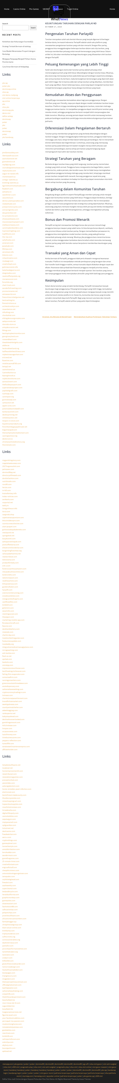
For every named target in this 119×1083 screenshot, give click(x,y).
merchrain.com (8, 1033)
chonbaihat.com (8, 315)
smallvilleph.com (9, 264)
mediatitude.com (9, 204)
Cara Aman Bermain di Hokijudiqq (15, 66)
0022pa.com (7, 249)
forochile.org (7, 282)
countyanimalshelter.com (12, 707)
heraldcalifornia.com (10, 894)
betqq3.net (6, 366)
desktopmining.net (10, 414)
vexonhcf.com (7, 198)
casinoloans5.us (8, 369)
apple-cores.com (9, 405)
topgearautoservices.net (12, 1012)
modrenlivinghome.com (12, 1024)
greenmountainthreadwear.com (15, 683)
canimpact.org (8, 396)
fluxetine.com (7, 360)
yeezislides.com (8, 783)
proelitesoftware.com (11, 915)
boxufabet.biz (7, 1009)
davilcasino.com (8, 831)
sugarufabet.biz (8, 1006)
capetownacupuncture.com (13, 517)
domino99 (40, 1064)
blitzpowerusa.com (9, 584)
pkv (3, 104)
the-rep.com (7, 237)
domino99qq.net (9, 472)
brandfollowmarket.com (12, 701)
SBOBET (46, 9)
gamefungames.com (10, 858)
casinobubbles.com (10, 816)
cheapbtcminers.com (10, 870)
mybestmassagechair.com (12, 354)
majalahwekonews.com (11, 463)
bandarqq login (15, 1073)
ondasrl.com (7, 958)
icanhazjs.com (7, 393)
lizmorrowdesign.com (11, 967)
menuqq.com (8, 1064)
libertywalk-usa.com (10, 155)
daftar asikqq (7, 116)
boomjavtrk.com (8, 1048)
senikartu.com (8, 499)
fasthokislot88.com (10, 906)
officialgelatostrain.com (11, 985)
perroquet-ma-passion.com (13, 1021)
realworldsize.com (9, 556)
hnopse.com (7, 728)
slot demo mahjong (10, 95)
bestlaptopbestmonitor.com (13, 333)
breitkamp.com (8, 930)
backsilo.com (7, 662)
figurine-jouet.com (9, 1015)
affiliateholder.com (9, 749)
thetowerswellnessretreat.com (14, 982)
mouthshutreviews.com (11, 807)
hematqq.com (39, 1076)
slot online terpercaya (11, 98)
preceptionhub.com (10, 780)
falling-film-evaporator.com (13, 674)
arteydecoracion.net (10, 327)
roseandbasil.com (9, 339)
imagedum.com (8, 979)
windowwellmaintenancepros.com (16, 746)
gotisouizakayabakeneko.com (14, 529)
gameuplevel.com (9, 843)
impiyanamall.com (9, 822)
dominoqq (6, 119)
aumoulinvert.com (9, 381)
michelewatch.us (9, 176)
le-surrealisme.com (10, 216)
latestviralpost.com (10, 578)
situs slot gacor (96, 1064)
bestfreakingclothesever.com (13, 671)
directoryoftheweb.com (11, 475)
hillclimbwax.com (9, 725)
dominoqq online (9, 89)
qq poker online (53, 1076)
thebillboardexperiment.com (13, 997)
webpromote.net (9, 321)
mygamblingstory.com (11, 460)
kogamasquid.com (9, 430)
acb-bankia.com (8, 653)
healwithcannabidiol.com (12, 970)
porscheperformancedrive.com (14, 949)
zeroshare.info (8, 252)
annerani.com (7, 243)
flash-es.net (7, 656)
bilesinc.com (7, 255)
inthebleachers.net (9, 418)
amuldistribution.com (11, 849)
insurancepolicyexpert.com (13, 222)
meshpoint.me (8, 532)
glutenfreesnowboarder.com (13, 964)
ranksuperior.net (8, 713)
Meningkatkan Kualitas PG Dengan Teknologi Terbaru (95, 317)
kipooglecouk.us (8, 375)
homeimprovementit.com (12, 771)
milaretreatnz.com (9, 258)
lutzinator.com (8, 955)
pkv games (18, 1064)
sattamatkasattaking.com (12, 991)
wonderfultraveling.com (11, 288)
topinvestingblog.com (11, 231)
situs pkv (5, 107)
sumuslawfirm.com (9, 677)
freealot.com (7, 882)
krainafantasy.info (9, 493)
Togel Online (72, 9)
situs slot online (85, 1067)
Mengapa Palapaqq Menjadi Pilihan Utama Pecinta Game (19, 60)
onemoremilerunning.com (12, 593)
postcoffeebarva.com (10, 544)
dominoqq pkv (8, 110)
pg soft (86, 1064)
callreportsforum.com (11, 1039)
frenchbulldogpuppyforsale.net (14, 427)
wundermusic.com (9, 855)
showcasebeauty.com (10, 219)
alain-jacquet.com (9, 526)
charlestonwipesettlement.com (14, 698)
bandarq (12, 1070)
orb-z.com (6, 566)
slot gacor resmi (46, 1073)
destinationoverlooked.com (13, 719)
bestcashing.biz (8, 300)
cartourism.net (8, 402)
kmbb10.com (7, 605)
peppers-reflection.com (11, 740)
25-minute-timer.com (10, 861)
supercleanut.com (9, 888)
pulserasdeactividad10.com (13, 408)
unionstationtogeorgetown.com (15, 873)
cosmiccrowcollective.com (12, 523)
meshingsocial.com (10, 614)
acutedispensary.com (10, 686)
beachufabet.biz (8, 1000)
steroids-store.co (9, 324)
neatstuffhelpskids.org (11, 276)
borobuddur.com (9, 852)
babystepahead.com (10, 716)
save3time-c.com (9, 195)
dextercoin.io (7, 439)
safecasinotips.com (10, 909)
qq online (6, 101)
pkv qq (5, 83)
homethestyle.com (9, 846)
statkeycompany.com (10, 225)
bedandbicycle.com (10, 891)
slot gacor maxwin (100, 1067)
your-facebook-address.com (13, 1018)
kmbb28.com (7, 1036)
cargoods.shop (8, 514)
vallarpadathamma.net (11, 553)
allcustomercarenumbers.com (14, 918)
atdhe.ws (5, 345)
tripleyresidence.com (10, 933)
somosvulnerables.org (11, 939)
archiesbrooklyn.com (10, 306)
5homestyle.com (9, 445)
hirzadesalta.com (9, 810)
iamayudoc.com (8, 876)
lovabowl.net (7, 768)
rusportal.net (7, 502)
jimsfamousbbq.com (10, 152)
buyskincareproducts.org (12, 424)
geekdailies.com (8, 1030)
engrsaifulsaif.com (9, 867)
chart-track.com (8, 285)
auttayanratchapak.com (11, 541)
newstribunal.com (9, 774)
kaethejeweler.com (9, 988)
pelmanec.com (8, 469)
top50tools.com (8, 234)
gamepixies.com (8, 900)
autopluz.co (7, 192)
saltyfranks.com (8, 240)
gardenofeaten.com (10, 587)
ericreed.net (7, 357)
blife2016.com (7, 961)
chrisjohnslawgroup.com (12, 924)
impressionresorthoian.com (13, 668)
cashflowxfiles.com (9, 602)
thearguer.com (8, 617)
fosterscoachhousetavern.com (14, 569)
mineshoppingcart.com (11, 801)
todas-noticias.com (10, 496)
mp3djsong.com (8, 164)
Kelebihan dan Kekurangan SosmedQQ (17, 41)
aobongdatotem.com (10, 786)
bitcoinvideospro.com (11, 520)
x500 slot (15, 1067)
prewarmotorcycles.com (12, 207)
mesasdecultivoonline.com (13, 572)
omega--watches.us (10, 179)
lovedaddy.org (8, 644)
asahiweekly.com (9, 885)
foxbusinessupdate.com (11, 641)
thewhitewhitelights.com (12, 342)
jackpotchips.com (9, 912)
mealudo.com (7, 632)
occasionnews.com (9, 731)
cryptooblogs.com (9, 840)
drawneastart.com (9, 903)
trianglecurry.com (9, 976)
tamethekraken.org (10, 952)
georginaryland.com (10, 336)
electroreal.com (8, 792)
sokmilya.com (7, 1042)
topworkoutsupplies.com (12, 804)
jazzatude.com (8, 246)
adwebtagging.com (10, 710)
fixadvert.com (7, 189)
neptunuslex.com (9, 170)
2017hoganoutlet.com (11, 466)
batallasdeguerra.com (11, 270)
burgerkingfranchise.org (12, 550)
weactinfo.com (8, 611)
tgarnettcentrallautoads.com (14, 185)
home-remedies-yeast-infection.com (16, 789)
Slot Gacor (58, 9)
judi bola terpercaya (62, 1073)
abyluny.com (7, 1045)
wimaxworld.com (9, 294)
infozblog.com (8, 312)
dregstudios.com (9, 273)
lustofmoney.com (9, 734)
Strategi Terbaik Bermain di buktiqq (16, 46)
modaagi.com (7, 261)
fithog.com (6, 330)
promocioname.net (10, 291)
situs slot (7, 1067)
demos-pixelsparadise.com (13, 201)
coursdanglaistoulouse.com (13, 167)
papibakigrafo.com (9, 390)
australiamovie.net (9, 158)
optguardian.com (9, 825)
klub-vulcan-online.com (11, 927)
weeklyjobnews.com (10, 704)
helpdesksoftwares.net (11, 765)
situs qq (5, 92)
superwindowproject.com (12, 387)
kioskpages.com (8, 973)
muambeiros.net (8, 309)
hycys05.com (7, 590)
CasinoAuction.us (9, 372)
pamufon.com (7, 946)
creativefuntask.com (10, 864)
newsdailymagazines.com (12, 777)
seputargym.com (9, 819)
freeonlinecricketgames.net (13, 297)
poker (4, 122)
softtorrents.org (8, 936)
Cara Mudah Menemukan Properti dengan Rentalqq (18, 52)
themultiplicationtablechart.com (15, 433)
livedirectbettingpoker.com (13, 638)
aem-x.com (6, 837)
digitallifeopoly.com (10, 813)
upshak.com (7, 659)
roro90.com (7, 484)
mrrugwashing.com (10, 650)
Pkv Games (34, 9)
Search (5, 23)
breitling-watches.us (10, 182)
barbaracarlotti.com (10, 411)
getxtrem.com (8, 608)
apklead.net (7, 1051)
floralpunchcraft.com (10, 623)
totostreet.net (8, 828)
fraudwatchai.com (9, 834)
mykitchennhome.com (11, 378)
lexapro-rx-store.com (10, 421)
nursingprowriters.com (11, 680)
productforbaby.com (10, 562)
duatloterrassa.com (10, 942)
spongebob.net (8, 535)
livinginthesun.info (9, 508)
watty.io (5, 505)
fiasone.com (7, 626)
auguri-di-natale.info (10, 173)
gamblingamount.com (11, 722)
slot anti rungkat (109, 1064)
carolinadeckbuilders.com (12, 228)
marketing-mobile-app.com (13, 620)
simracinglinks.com (10, 210)
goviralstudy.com (9, 399)
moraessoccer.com (9, 279)
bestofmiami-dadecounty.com (14, 795)
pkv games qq (88, 1076)
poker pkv (6, 86)
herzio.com (6, 487)
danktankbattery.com (11, 629)
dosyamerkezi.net (9, 213)
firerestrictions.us (9, 303)
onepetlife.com (8, 994)
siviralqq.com (7, 665)
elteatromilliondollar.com (12, 547)
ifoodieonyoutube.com (11, 798)
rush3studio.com (9, 481)
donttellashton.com (10, 478)
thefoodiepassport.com (11, 384)
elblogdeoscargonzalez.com (13, 318)
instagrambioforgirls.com (12, 599)
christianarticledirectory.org (13, 442)
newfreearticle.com (10, 581)
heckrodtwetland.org (10, 348)
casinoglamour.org (9, 436)
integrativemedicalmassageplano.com (17, 647)
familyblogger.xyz (9, 921)
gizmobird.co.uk (8, 161)
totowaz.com (7, 695)
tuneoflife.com (8, 743)
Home (6, 9)
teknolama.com (8, 559)
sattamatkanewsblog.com (12, 689)
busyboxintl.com (8, 538)
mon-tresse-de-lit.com (11, 1003)
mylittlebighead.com (10, 879)
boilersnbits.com (9, 575)
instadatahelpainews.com (12, 1027)
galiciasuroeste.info (10, 267)
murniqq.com (27, 1076)
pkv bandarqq (7, 137)
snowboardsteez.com (10, 596)
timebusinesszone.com (11, 737)
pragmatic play (27, 1067)
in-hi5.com (6, 490)
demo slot (6, 113)
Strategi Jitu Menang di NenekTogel (56, 317)
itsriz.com (6, 511)
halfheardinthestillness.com (13, 351)
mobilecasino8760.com (11, 363)
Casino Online (19, 9)
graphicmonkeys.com (10, 897)
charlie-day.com (8, 635)
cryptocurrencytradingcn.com (14, 692)
